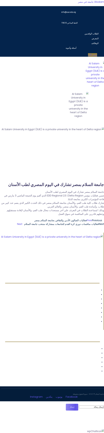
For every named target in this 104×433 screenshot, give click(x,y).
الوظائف (95, 43)
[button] (80, 30)
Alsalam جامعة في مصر (91, 2)
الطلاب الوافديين (91, 33)
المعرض (95, 38)
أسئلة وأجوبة (71, 48)
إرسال (72, 407)
